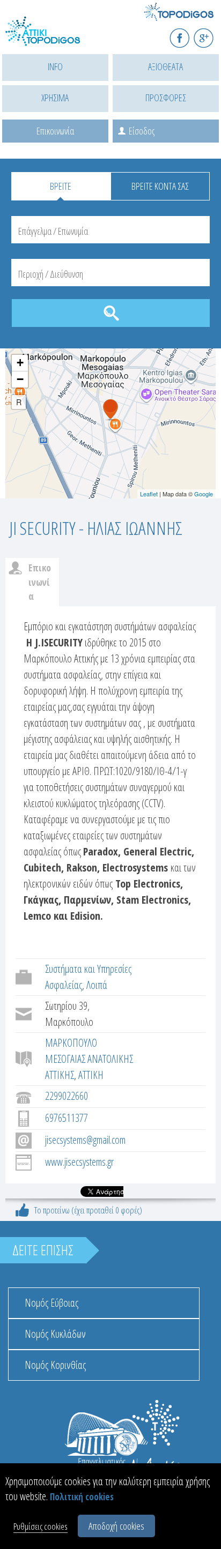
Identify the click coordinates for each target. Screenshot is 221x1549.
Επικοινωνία (55, 130)
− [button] (20, 379)
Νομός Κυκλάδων (55, 1334)
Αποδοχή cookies (116, 1526)
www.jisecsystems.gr (79, 1162)
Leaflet (149, 493)
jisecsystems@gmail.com (85, 1140)
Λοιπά (96, 985)
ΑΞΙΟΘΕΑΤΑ (165, 66)
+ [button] (20, 362)
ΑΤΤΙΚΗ (91, 1075)
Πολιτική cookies (82, 1497)
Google (203, 493)
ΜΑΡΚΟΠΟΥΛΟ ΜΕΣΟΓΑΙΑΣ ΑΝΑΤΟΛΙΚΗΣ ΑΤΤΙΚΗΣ (89, 1059)
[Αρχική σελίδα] (53, 38)
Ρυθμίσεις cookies (40, 1526)
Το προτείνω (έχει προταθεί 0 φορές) (88, 1210)
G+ (210, 33)
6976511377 (66, 1118)
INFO (55, 66)
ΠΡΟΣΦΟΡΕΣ (165, 97)
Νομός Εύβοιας (51, 1302)
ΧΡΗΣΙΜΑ (55, 97)
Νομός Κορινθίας (55, 1365)
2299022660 (66, 1096)
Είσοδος (141, 130)
